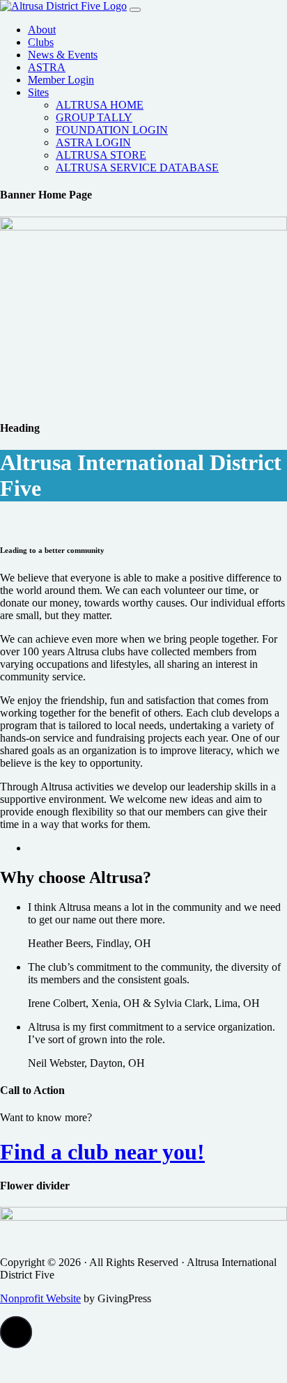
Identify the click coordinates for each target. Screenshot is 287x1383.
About (42, 30)
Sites (38, 92)
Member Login (61, 80)
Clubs (41, 42)
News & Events (63, 55)
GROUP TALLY (94, 117)
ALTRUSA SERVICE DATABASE (137, 167)
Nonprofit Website (40, 1298)
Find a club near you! (102, 1151)
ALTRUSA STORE (101, 155)
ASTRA (46, 67)
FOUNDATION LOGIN (112, 130)
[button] (16, 1332)
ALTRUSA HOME (100, 105)
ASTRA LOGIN (93, 142)
